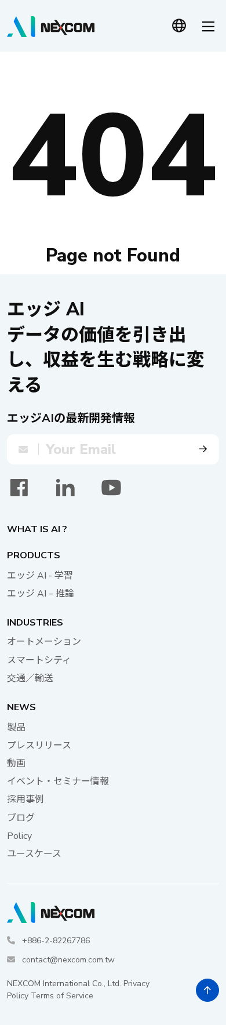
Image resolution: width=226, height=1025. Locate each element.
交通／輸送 (30, 678)
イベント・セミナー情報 (58, 781)
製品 (16, 727)
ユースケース (34, 854)
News (21, 707)
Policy (19, 836)
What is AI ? (37, 529)
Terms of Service (62, 995)
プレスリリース (39, 745)
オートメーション (44, 641)
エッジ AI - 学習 (40, 575)
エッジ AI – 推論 (40, 593)
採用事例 (25, 799)
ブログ (21, 818)
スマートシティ (39, 660)
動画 (16, 763)
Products (33, 555)
